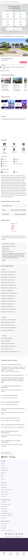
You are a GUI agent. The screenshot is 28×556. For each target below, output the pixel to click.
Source (3, 260)
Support (2, 474)
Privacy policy (4, 523)
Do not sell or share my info (7, 530)
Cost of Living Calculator (6, 489)
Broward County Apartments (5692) (8, 319)
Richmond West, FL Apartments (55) (8, 277)
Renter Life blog (4, 494)
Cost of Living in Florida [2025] (20, 109)
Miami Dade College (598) (6, 338)
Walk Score (13, 223)
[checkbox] (7, 15)
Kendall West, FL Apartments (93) (8, 279)
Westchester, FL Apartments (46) (8, 282)
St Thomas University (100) (6, 349)
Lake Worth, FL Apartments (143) (8, 311)
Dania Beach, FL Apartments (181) (8, 301)
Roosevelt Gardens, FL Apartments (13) (9, 293)
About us (3, 463)
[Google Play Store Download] (12, 457)
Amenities (13, 64)
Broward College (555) (5, 341)
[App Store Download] (4, 457)
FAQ (2, 477)
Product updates (4, 470)
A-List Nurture (4, 508)
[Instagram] (19, 534)
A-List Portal (3, 502)
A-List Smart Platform (5, 504)
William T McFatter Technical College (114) (10, 351)
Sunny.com (3, 472)
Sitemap (3, 479)
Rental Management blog (6, 513)
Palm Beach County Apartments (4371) (9, 327)
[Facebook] (11, 534)
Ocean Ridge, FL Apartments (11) (8, 298)
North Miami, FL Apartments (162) (8, 295)
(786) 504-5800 (4, 60)
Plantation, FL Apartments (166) (7, 306)
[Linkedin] (9, 534)
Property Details (20, 64)
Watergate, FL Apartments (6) (7, 290)
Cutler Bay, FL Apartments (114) (7, 303)
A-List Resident (4, 511)
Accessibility (3, 528)
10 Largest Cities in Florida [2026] (7, 109)
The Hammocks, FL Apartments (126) (9, 272)
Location (8, 64)
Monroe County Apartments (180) (8, 322)
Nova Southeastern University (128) (8, 346)
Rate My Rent (4, 487)
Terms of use (4, 525)
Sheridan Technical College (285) (8, 343)
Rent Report (3, 496)
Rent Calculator (4, 491)
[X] (14, 534)
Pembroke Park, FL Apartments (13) (8, 285)
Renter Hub (3, 485)
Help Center (3, 517)
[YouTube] (16, 534)
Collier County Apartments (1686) (8, 325)
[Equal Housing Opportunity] (6, 534)
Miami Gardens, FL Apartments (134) (8, 287)
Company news (4, 468)
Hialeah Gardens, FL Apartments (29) (9, 309)
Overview (3, 64)
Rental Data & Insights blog (7, 515)
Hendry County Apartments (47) (7, 330)
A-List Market (4, 506)
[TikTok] (22, 534)
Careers (2, 465)
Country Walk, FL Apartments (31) (8, 274)
